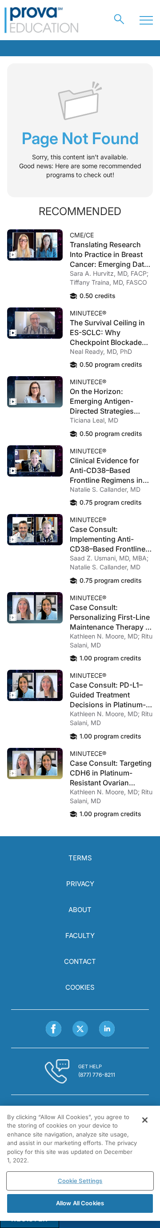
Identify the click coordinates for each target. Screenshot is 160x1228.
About (80, 909)
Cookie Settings (80, 1180)
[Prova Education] (41, 20)
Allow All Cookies (80, 1203)
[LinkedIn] (107, 1029)
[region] (80, 1163)
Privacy (80, 884)
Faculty (80, 935)
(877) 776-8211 (96, 1074)
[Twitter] (80, 1029)
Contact (80, 961)
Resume (35, 245)
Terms (80, 858)
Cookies (80, 987)
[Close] (145, 1120)
